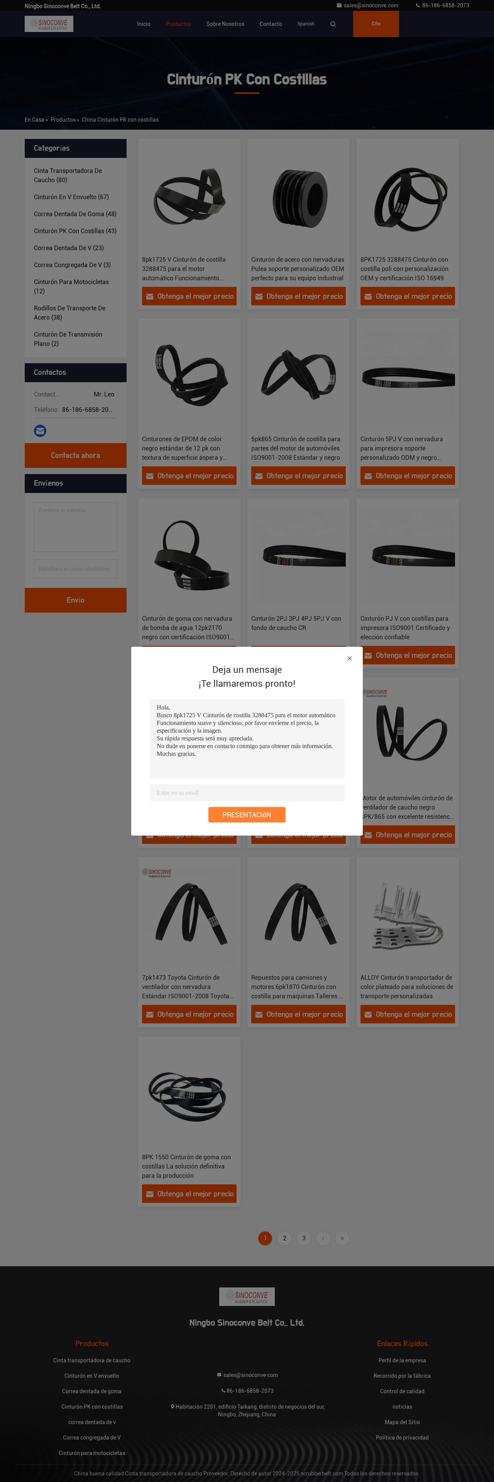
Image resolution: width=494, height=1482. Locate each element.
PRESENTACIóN (247, 814)
